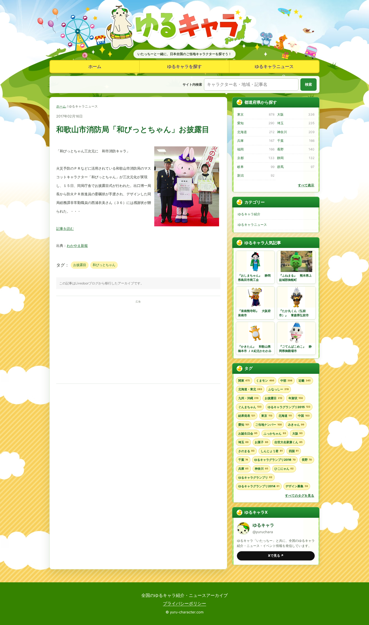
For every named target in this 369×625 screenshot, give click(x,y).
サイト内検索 (192, 84)
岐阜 (255, 167)
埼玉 (295, 123)
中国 (303, 416)
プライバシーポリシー (184, 603)
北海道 (255, 132)
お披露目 (79, 265)
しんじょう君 (271, 451)
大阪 (295, 114)
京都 (255, 158)
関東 (244, 380)
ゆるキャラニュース (274, 66)
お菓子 (261, 442)
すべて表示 (306, 185)
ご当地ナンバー (268, 424)
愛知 (255, 123)
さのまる (246, 451)
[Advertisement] (138, 342)
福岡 (255, 149)
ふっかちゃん (275, 433)
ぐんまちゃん (249, 407)
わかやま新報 (77, 246)
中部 (286, 380)
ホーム (94, 66)
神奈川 (295, 132)
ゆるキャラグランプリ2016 (274, 460)
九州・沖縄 (248, 398)
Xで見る (276, 555)
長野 (295, 149)
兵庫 (255, 141)
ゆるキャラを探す (184, 66)
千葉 (295, 141)
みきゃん (296, 424)
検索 (308, 84)
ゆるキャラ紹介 (249, 214)
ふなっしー (278, 389)
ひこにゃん (284, 469)
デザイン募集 (297, 486)
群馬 (295, 167)
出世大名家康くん (288, 442)
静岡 (295, 158)
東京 (255, 114)
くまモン (265, 380)
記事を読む (65, 229)
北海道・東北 (250, 389)
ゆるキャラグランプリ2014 (258, 486)
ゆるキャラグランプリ (255, 477)
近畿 (304, 380)
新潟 (255, 175)
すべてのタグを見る (299, 495)
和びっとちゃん (104, 265)
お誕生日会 (247, 433)
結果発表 (246, 416)
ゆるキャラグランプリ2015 (289, 407)
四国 (293, 451)
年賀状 (296, 398)
